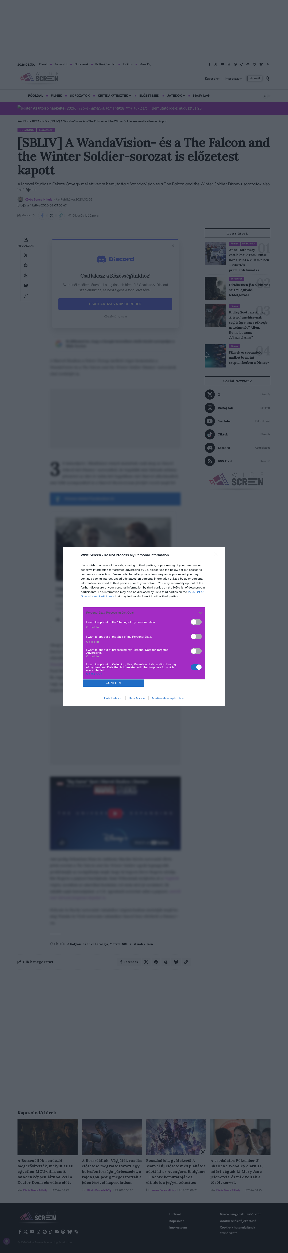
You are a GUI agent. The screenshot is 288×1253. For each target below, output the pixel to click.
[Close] (217, 555)
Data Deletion (113, 698)
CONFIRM (113, 683)
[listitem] (144, 612)
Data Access (137, 698)
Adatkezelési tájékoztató (168, 698)
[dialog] (144, 626)
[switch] (196, 622)
